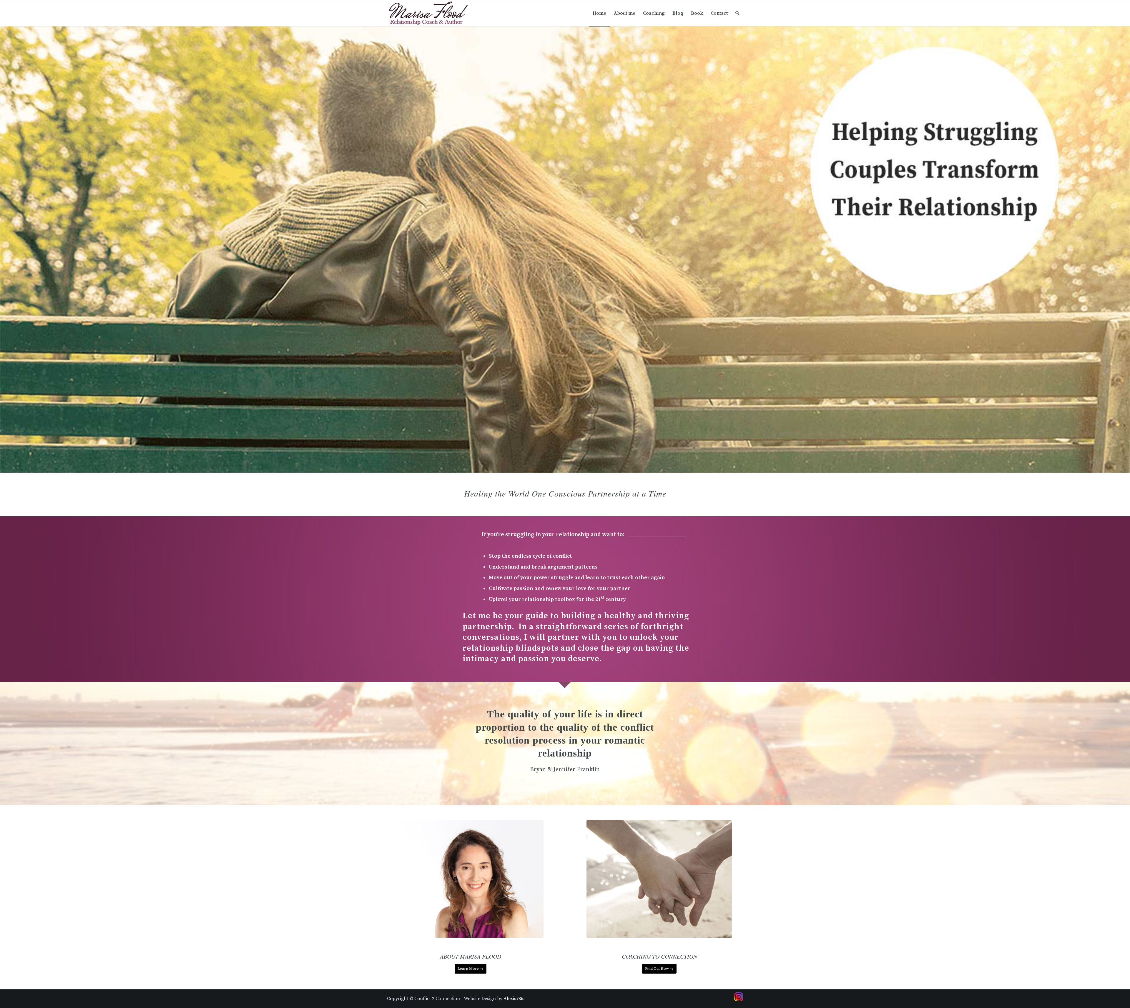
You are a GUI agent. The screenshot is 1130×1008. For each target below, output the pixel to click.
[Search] (737, 13)
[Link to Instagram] (738, 996)
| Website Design (478, 999)
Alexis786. (513, 999)
